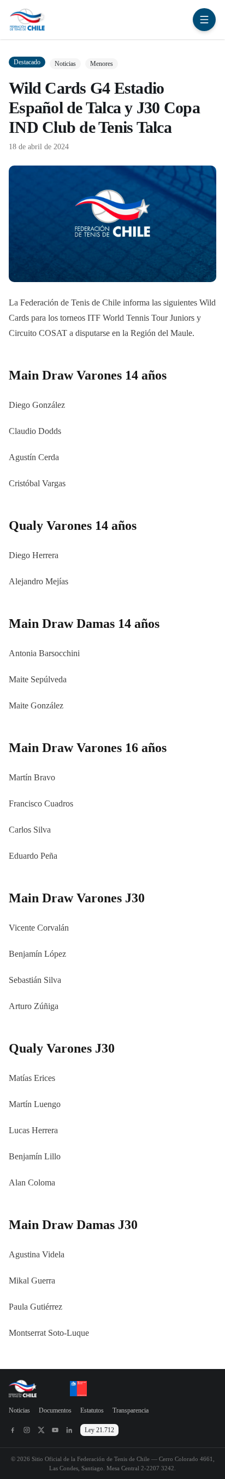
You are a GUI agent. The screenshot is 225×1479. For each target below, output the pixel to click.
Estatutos (92, 1410)
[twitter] (41, 1430)
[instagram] (27, 1430)
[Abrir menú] (204, 20)
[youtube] (55, 1430)
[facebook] (12, 1430)
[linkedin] (69, 1430)
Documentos (55, 1410)
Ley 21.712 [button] (99, 1430)
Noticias (19, 1410)
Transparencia (130, 1410)
